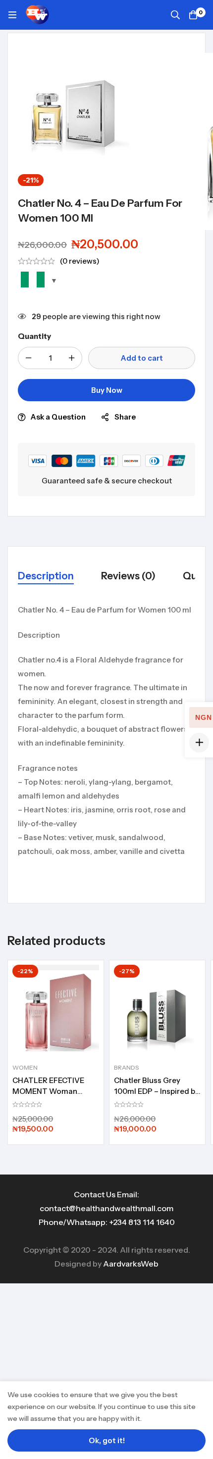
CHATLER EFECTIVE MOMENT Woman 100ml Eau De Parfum (50, 1091)
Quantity (34, 336)
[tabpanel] (106, 743)
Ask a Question (58, 417)
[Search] (175, 15)
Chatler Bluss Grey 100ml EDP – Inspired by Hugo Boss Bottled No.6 (157, 1091)
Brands (126, 1067)
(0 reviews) (80, 261)
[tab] (46, 576)
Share (125, 417)
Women (25, 1067)
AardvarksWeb (131, 1264)
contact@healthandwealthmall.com (106, 1208)
